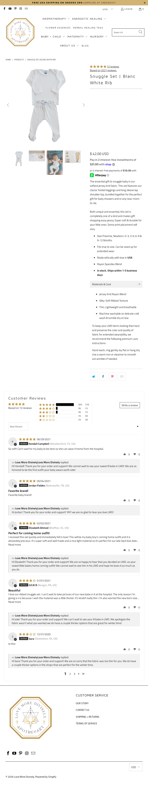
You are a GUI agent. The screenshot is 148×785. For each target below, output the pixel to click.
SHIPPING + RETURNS (87, 717)
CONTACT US (82, 710)
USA (129, 257)
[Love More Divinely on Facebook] (4, 9)
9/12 (94, 113)
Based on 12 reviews (20, 408)
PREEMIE (96, 103)
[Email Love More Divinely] (26, 9)
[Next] (83, 105)
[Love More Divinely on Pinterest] (15, 9)
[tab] (116, 284)
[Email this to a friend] (122, 376)
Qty (91, 123)
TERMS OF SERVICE (86, 723)
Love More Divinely (24, 777)
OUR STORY (82, 703)
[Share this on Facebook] (103, 376)
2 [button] (70, 674)
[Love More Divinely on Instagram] (20, 9)
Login (129, 9)
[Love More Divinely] (20, 32)
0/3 (117, 103)
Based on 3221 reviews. (103, 70)
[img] (27, 439)
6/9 (135, 103)
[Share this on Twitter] (94, 376)
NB (108, 103)
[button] (56, 18)
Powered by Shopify (45, 777)
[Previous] (8, 105)
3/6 (126, 103)
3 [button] (74, 674)
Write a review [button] (130, 405)
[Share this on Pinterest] (112, 376)
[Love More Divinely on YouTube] (9, 9)
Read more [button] (14, 544)
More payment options (129, 151)
